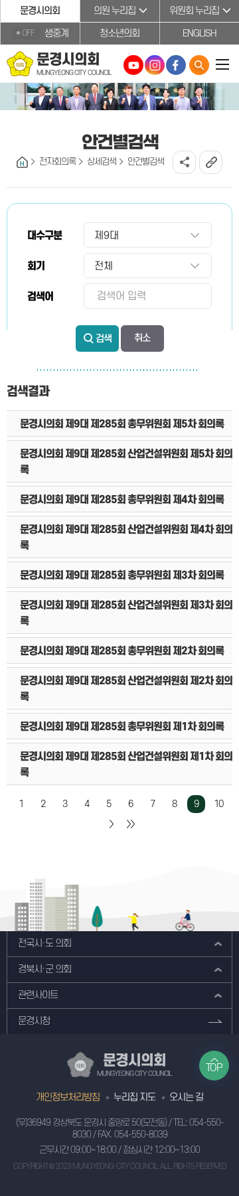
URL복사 (210, 162)
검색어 (40, 297)
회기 (35, 266)
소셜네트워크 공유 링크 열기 (184, 162)
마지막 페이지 (130, 824)
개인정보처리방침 (68, 1097)
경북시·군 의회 (44, 969)
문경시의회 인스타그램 (155, 65)
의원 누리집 (114, 11)
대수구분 (44, 236)
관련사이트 (38, 995)
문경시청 (34, 1021)
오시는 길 (186, 1097)
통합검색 (199, 65)
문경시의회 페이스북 (176, 65)
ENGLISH (199, 33)
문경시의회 (40, 11)
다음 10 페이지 (111, 824)
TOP (214, 1068)
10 (218, 804)
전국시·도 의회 (44, 943)
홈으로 (22, 162)
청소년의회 (119, 33)
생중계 (45, 33)
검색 (104, 338)
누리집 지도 (134, 1097)
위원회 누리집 (194, 11)
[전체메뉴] (222, 64)
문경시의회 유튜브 (133, 65)
